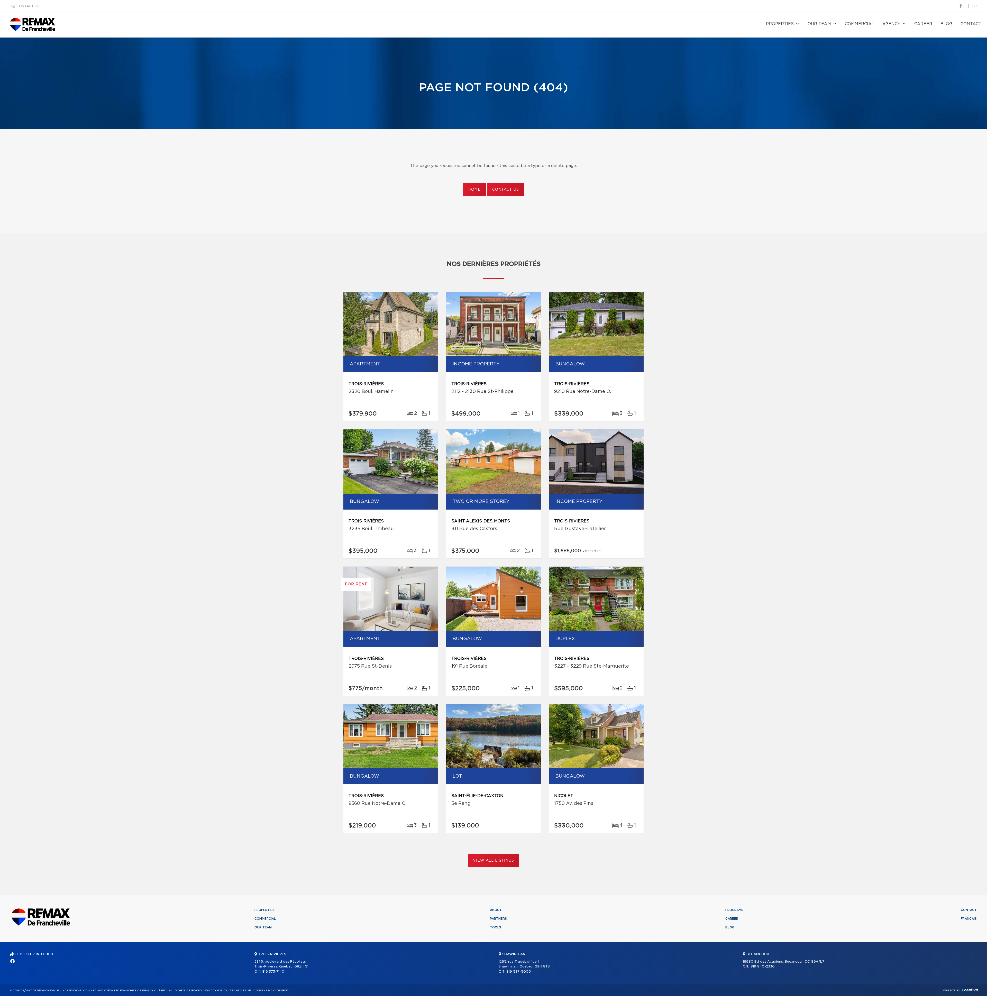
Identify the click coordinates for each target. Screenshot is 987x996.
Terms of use (240, 990)
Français (969, 918)
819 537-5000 (518, 971)
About (496, 909)
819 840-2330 (763, 966)
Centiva (970, 990)
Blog (946, 24)
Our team (819, 24)
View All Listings (493, 860)
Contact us (27, 6)
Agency (891, 24)
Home (474, 189)
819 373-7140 (273, 971)
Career (923, 24)
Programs (734, 909)
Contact (971, 24)
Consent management (271, 990)
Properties (780, 24)
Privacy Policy (215, 990)
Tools (495, 927)
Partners (498, 918)
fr (974, 6)
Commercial (859, 24)
